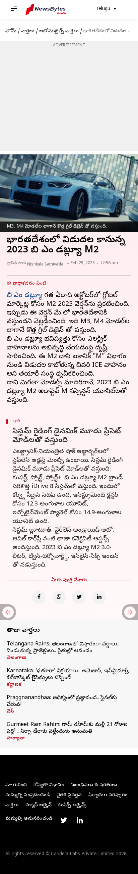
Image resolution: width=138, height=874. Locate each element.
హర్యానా (15, 739)
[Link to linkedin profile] (80, 820)
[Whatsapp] (59, 597)
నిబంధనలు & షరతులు (94, 785)
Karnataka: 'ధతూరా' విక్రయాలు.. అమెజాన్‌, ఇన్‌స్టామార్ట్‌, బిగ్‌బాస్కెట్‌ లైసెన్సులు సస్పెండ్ (68, 674)
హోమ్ (10, 31)
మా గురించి (16, 785)
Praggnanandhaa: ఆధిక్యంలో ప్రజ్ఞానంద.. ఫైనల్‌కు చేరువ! (62, 701)
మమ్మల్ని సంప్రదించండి (27, 795)
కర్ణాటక (14, 685)
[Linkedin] (99, 597)
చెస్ (10, 712)
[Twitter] (79, 597)
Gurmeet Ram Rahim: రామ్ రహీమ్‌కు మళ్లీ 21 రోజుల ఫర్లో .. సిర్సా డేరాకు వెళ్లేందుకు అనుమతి (67, 728)
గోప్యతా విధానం (48, 785)
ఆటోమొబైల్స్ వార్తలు (59, 31)
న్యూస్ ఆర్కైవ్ (38, 805)
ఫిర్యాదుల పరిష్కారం (108, 795)
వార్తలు (27, 31)
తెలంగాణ (16, 658)
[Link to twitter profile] (64, 820)
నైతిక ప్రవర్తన (69, 795)
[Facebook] (39, 597)
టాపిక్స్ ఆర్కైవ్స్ (72, 805)
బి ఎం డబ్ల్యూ (24, 295)
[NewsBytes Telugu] (45, 9)
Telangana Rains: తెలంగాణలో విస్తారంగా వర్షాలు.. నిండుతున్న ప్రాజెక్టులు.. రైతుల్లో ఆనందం (63, 647)
